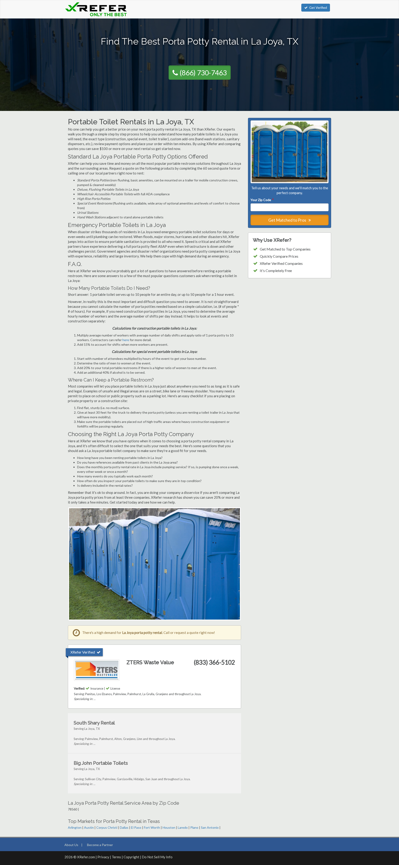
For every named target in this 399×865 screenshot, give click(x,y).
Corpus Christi (106, 827)
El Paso (136, 827)
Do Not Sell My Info (157, 857)
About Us (71, 845)
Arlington (75, 827)
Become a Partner (100, 845)
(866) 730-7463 (203, 72)
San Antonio (210, 827)
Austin (89, 827)
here (125, 340)
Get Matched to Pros (287, 220)
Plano (194, 827)
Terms (116, 857)
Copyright (131, 857)
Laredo (183, 827)
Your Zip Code (262, 200)
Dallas (124, 827)
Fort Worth (152, 827)
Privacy (103, 857)
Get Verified (318, 7)
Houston (169, 827)
